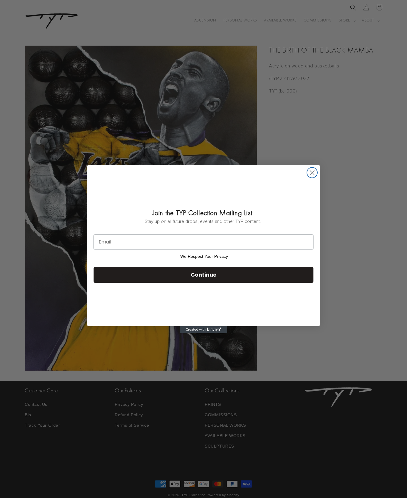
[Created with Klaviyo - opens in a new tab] (203, 329)
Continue (204, 274)
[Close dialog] (312, 172)
